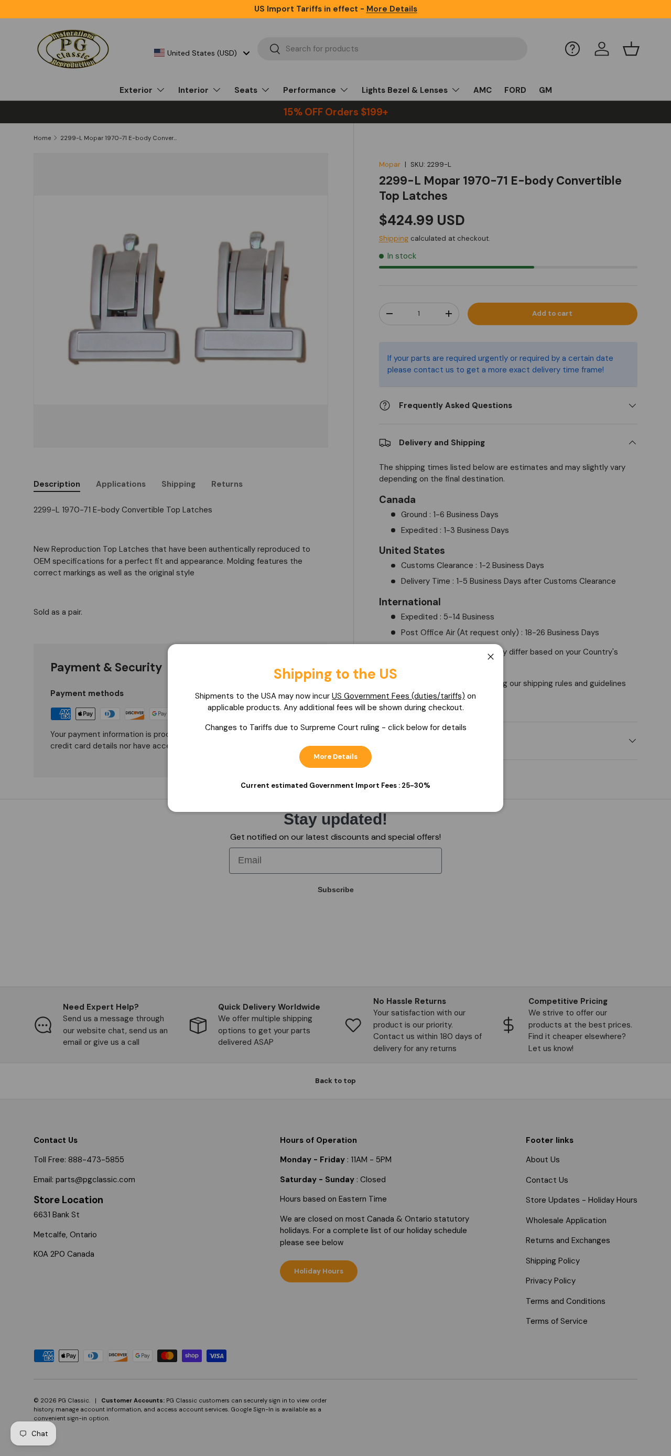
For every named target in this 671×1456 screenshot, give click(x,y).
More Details (335, 756)
